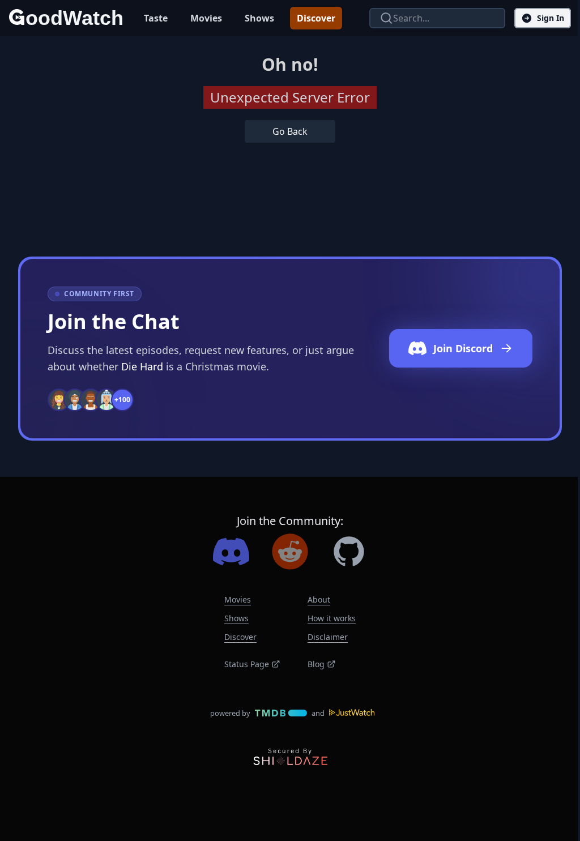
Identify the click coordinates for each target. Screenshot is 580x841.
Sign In (550, 17)
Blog (316, 664)
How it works (332, 618)
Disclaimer (328, 636)
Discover (316, 18)
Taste (156, 18)
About (319, 599)
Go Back (290, 131)
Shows (259, 18)
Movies (206, 18)
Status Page (246, 664)
